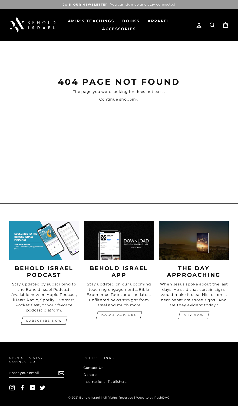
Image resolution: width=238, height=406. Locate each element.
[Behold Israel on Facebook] (22, 387)
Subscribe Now (44, 320)
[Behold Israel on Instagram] (12, 387)
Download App (119, 315)
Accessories (119, 29)
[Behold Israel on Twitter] (42, 387)
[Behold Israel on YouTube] (32, 387)
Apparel (159, 21)
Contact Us (93, 368)
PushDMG (162, 397)
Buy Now (194, 315)
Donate (90, 375)
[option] (119, 4)
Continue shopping (119, 99)
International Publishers (105, 381)
